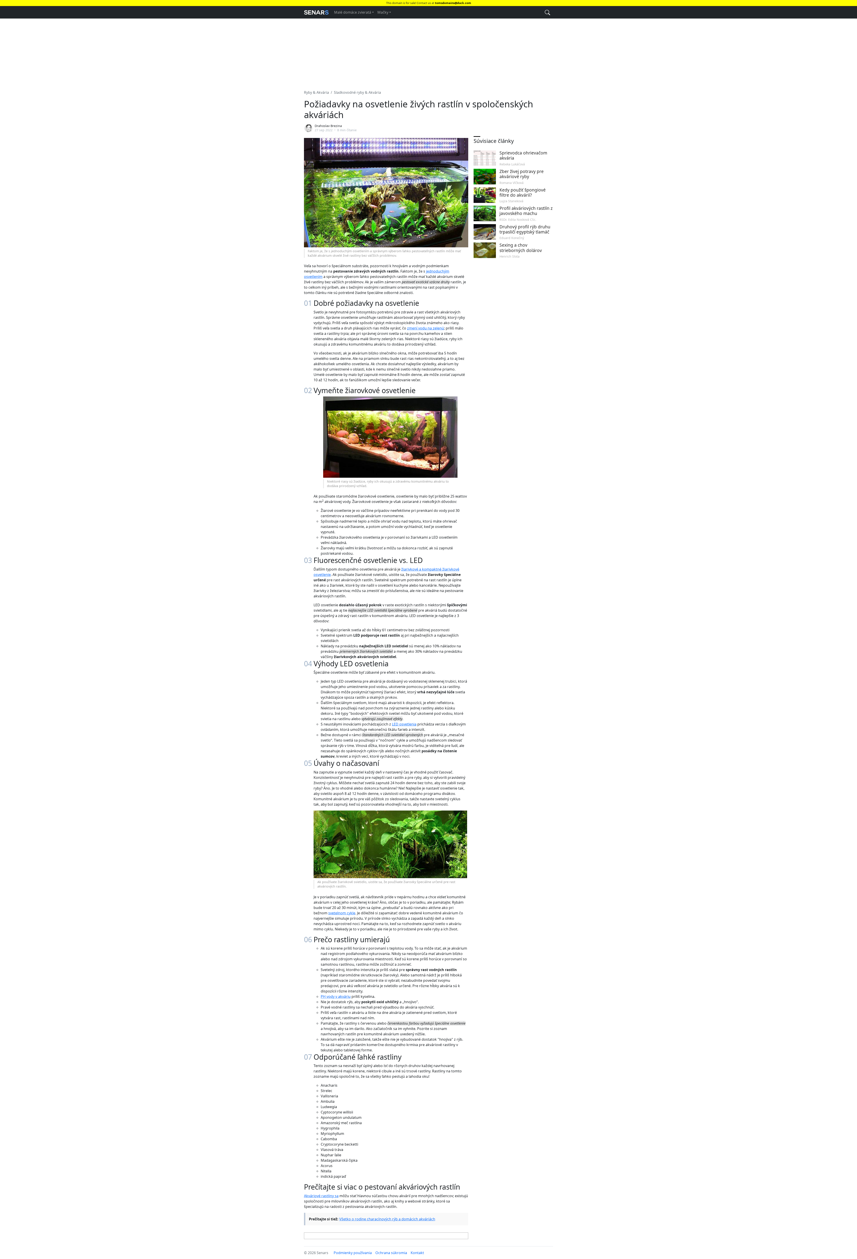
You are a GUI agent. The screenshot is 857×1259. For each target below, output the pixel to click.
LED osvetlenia (404, 724)
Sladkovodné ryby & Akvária (357, 92)
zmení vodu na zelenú (425, 328)
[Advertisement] (428, 51)
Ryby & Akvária (316, 92)
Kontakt (417, 1252)
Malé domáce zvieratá (352, 12)
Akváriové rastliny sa (321, 1195)
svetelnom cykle (341, 913)
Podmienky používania (353, 1252)
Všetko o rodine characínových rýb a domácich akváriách (387, 1219)
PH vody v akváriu (336, 996)
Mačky (382, 12)
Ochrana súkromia (391, 1252)
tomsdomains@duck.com (453, 3)
